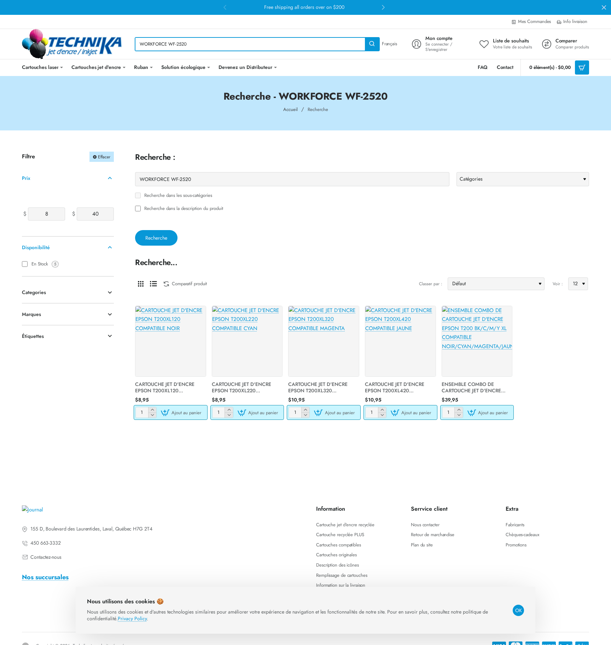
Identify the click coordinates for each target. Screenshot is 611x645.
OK (518, 610)
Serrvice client (429, 509)
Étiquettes (33, 336)
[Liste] (153, 283)
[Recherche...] (372, 44)
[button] (182, 412)
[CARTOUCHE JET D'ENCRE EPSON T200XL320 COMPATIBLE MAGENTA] (324, 341)
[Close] (604, 7)
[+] (152, 409)
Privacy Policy (132, 618)
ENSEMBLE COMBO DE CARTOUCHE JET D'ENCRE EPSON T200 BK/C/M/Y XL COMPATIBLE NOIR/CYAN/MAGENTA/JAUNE (477, 387)
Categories (34, 292)
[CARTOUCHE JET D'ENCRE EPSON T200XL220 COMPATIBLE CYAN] (247, 341)
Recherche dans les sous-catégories (177, 196)
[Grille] (140, 283)
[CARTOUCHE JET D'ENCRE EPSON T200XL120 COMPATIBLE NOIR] (170, 341)
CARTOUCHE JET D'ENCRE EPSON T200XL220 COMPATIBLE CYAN (241, 387)
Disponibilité (36, 247)
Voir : (558, 284)
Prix (26, 177)
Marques (31, 314)
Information (330, 509)
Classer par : (430, 284)
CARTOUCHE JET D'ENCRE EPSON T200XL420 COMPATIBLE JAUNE (394, 387)
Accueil (290, 109)
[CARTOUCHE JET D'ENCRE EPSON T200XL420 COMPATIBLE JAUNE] (400, 341)
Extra (512, 509)
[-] (152, 415)
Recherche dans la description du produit (183, 209)
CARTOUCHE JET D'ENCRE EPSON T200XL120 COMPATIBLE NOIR (164, 387)
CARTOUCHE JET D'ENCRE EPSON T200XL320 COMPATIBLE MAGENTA (318, 387)
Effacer (104, 156)
